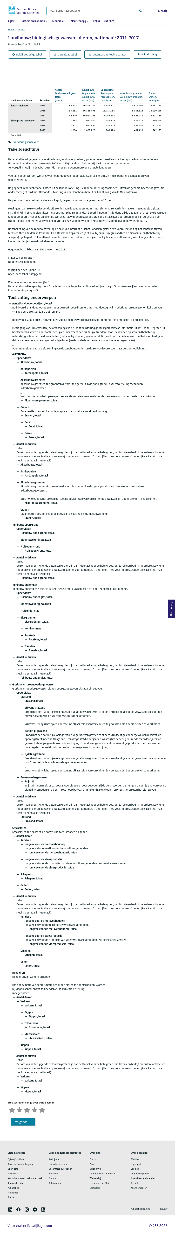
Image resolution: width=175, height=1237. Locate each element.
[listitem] (10, 1209)
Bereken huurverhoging (20, 1164)
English (162, 11)
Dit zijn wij (95, 1169)
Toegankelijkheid (140, 1174)
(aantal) (66, 95)
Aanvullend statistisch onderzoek (25, 1178)
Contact (93, 1159)
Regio (96, 21)
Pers (92, 1164)
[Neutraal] (27, 1109)
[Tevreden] (34, 1109)
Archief (134, 1183)
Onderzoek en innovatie (102, 1174)
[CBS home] (24, 8)
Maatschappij (78, 21)
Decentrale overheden (60, 1169)
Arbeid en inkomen (33, 21)
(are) (88, 95)
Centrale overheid (58, 1164)
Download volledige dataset (109, 54)
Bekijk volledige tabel (29, 54)
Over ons (109, 21)
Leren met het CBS (99, 1183)
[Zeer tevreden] (42, 1109)
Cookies (135, 1169)
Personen (53, 1174)
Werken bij (95, 1178)
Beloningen (55, 1183)
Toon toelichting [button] (147, 54)
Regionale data (15, 1183)
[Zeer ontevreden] (12, 1109)
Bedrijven (54, 1159)
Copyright (136, 1164)
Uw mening (171, 609)
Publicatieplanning (140, 1209)
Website (135, 1159)
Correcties (95, 1188)
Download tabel (67, 54)
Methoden (13, 1193)
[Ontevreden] (19, 1109)
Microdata (13, 1174)
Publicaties (13, 1188)
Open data (13, 1169)
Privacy (52, 1178)
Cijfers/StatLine (16, 1159)
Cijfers (11, 21)
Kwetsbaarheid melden (143, 1178)
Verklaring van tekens (26, 142)
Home (11, 30)
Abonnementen (139, 1188)
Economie (58, 21)
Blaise (11, 1197)
